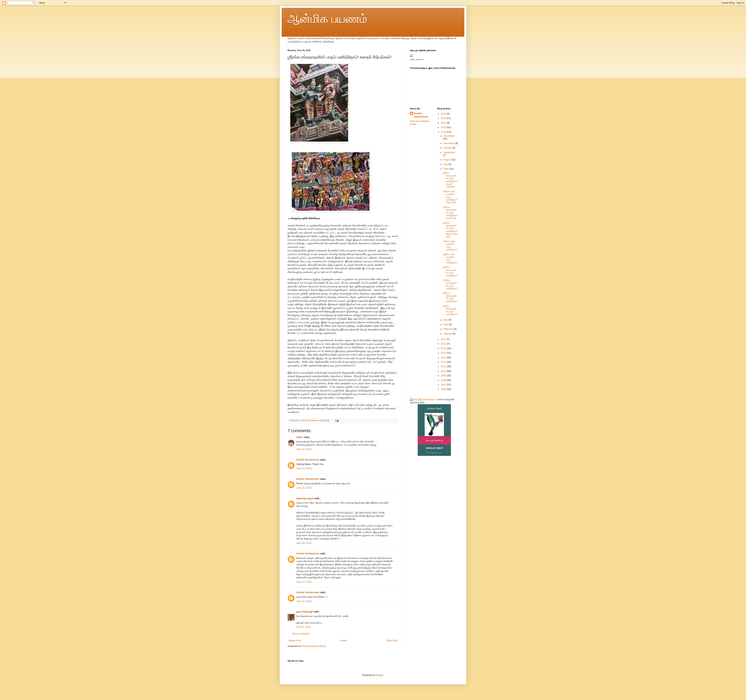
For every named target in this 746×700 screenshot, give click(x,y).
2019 (444, 127)
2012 (444, 362)
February (449, 329)
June (446, 168)
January (448, 333)
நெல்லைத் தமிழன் (305, 498)
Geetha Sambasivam (307, 459)
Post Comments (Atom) (314, 646)
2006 (444, 389)
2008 (444, 380)
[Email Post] (336, 420)
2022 (444, 113)
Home (343, 640)
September (449, 152)
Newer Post (294, 640)
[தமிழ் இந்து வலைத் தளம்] (423, 399)
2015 (444, 348)
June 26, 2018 (303, 543)
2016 (444, 343)
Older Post (391, 640)
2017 (444, 339)
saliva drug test (417, 59)
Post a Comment (301, 633)
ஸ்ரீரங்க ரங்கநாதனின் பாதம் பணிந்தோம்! (450, 284)
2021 (444, 118)
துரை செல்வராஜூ (304, 611)
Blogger (379, 675)
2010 (444, 371)
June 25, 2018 (303, 449)
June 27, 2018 (303, 582)
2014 (444, 353)
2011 (444, 366)
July (446, 164)
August (447, 159)
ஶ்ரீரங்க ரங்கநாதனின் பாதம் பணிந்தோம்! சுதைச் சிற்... (450, 213)
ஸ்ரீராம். (299, 437)
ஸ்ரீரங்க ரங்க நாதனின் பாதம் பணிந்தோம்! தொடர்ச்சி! (450, 197)
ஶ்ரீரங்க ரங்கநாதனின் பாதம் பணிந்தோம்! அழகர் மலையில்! (450, 179)
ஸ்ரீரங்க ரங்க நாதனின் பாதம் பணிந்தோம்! (450, 245)
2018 (444, 132)
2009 (444, 375)
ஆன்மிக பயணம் (327, 18)
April (446, 324)
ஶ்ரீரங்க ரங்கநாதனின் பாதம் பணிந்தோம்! (450, 271)
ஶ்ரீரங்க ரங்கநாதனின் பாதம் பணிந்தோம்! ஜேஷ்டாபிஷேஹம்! (450, 229)
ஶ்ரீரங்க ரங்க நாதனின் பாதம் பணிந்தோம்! (450, 258)
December (449, 136)
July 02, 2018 (303, 627)
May (446, 320)
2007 (444, 384)
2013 (444, 357)
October (448, 147)
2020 (444, 123)
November (449, 143)
